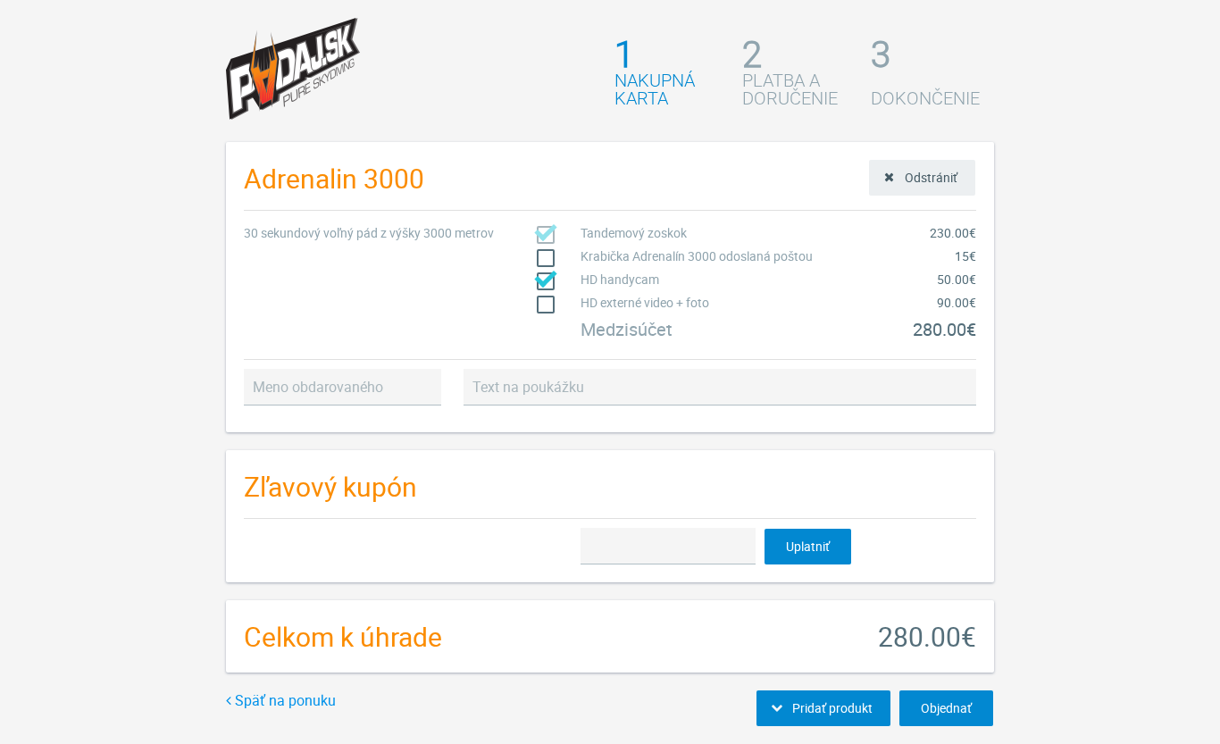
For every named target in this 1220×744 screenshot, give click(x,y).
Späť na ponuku (283, 700)
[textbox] (343, 387)
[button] (922, 178)
